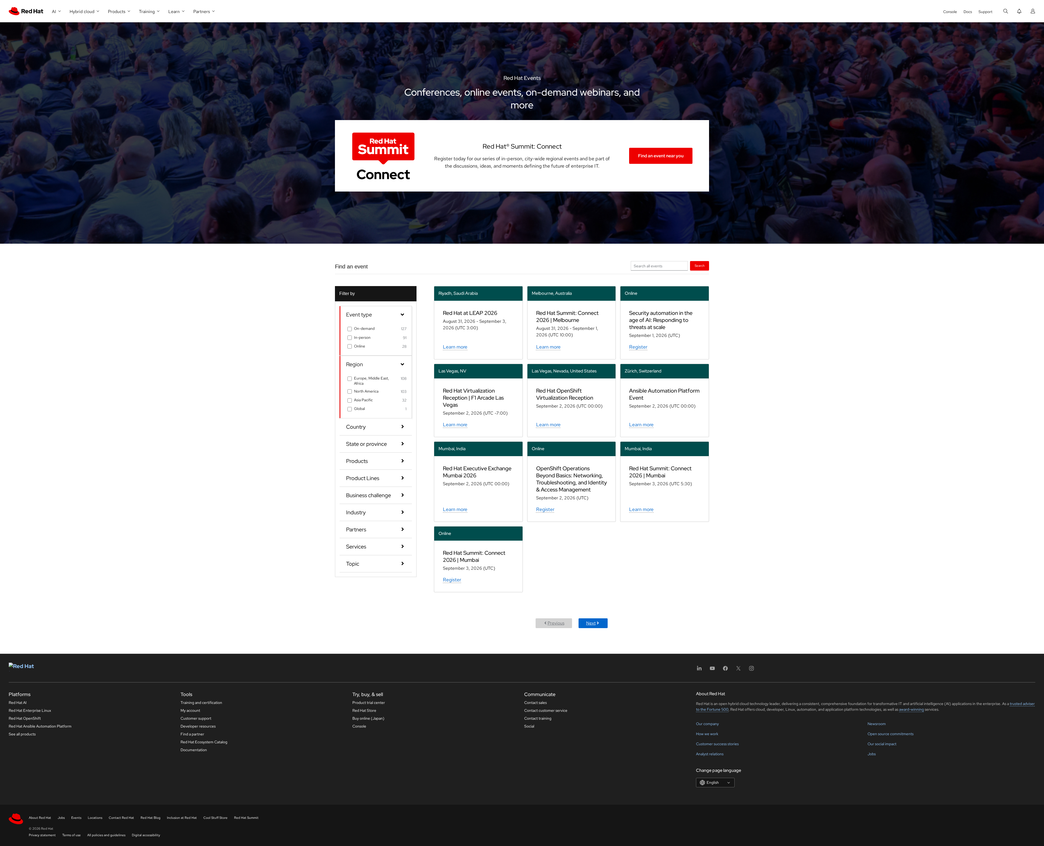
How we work (707, 733)
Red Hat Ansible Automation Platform (40, 726)
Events (76, 818)
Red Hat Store (364, 710)
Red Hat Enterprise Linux (30, 710)
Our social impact (882, 743)
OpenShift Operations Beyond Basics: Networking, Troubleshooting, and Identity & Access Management (571, 479)
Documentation (194, 749)
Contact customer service (545, 710)
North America (366, 391)
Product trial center (368, 702)
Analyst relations (709, 753)
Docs (968, 11)
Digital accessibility (146, 835)
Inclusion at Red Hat (182, 818)
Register (638, 347)
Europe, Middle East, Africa (371, 381)
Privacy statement (42, 835)
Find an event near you (660, 156)
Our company (707, 723)
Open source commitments (890, 733)
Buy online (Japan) (368, 718)
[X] (738, 670)
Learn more (455, 347)
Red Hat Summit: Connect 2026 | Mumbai (660, 472)
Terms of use (71, 835)
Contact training (537, 718)
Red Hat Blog (150, 818)
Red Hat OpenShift (25, 718)
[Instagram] (751, 670)
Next (591, 623)
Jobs (872, 753)
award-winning (911, 709)
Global (359, 408)
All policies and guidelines (106, 835)
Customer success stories (717, 743)
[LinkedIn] (699, 670)
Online (359, 346)
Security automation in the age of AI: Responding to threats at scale (660, 320)
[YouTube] (712, 670)
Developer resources (198, 726)
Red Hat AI (18, 702)
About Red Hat (40, 818)
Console (950, 11)
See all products (22, 734)
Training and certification (201, 702)
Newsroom (877, 723)
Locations (95, 818)
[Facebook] (725, 670)
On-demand (364, 328)
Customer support (196, 718)
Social (529, 726)
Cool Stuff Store (215, 818)
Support (985, 11)
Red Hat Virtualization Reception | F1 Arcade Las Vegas (473, 397)
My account (190, 710)
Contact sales (535, 702)
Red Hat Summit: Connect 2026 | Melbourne (567, 316)
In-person (362, 337)
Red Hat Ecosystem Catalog (204, 742)
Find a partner (192, 734)
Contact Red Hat (121, 818)
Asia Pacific (363, 399)
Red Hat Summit (246, 818)
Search (700, 265)
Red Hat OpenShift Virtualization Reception (564, 394)
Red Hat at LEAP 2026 (470, 313)
